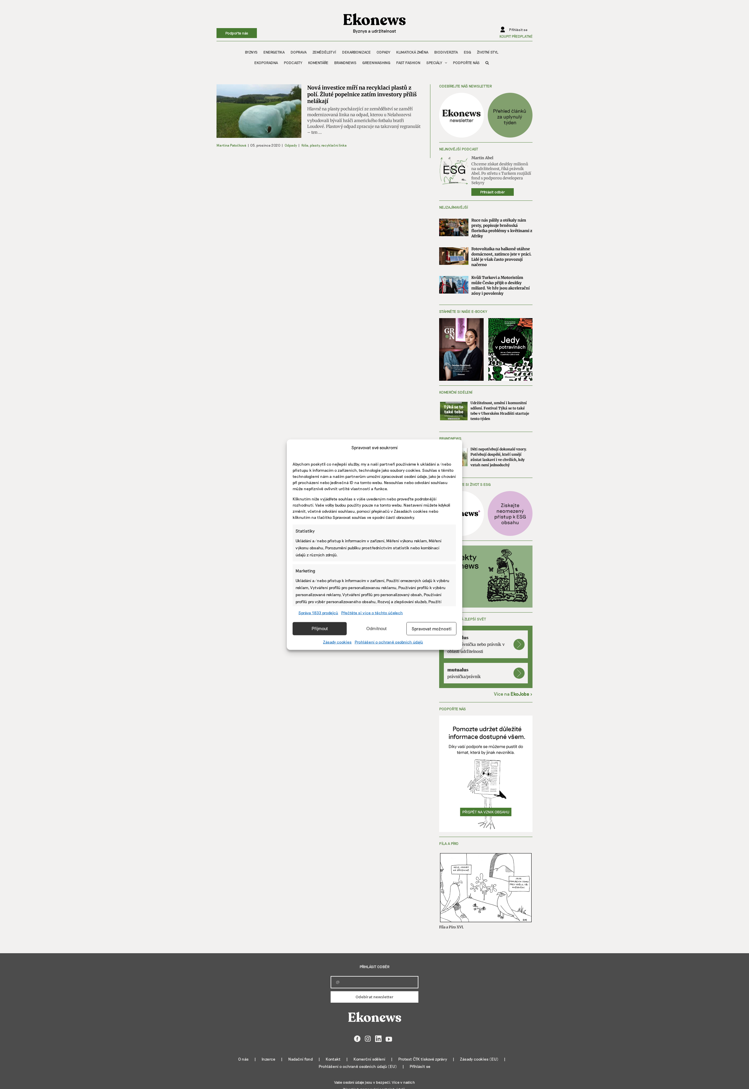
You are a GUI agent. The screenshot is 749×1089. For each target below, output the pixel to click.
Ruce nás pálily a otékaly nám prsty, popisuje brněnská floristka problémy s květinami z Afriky (501, 228)
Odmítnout (376, 628)
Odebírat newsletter (374, 996)
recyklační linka (334, 145)
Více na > (513, 694)
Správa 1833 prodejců (318, 612)
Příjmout (320, 628)
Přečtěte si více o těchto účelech (372, 612)
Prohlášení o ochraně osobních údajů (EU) (358, 1066)
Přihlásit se (420, 1066)
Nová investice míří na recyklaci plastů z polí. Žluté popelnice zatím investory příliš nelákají (362, 94)
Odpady (291, 145)
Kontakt (333, 1059)
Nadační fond (300, 1059)
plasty (314, 145)
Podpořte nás (236, 33)
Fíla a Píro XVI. (451, 927)
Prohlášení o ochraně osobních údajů (389, 641)
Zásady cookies (337, 641)
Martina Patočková (231, 145)
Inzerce (268, 1059)
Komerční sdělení (369, 1059)
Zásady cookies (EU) (479, 1059)
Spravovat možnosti (431, 628)
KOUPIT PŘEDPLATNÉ (515, 36)
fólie (304, 145)
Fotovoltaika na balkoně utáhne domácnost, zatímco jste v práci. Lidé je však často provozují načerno (501, 256)
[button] (487, 62)
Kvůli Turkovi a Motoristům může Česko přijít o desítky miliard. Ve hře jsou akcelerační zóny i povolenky (500, 285)
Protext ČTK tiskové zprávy (422, 1059)
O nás (243, 1059)
